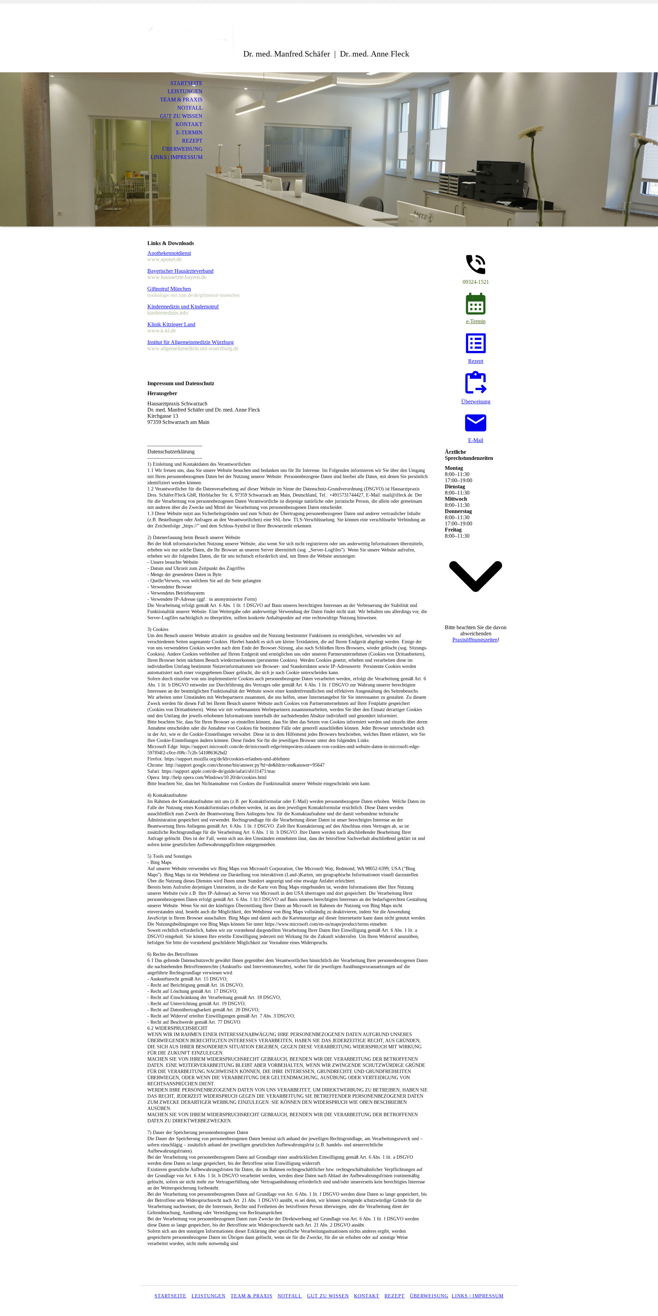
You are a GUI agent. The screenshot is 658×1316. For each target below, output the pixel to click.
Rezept (192, 141)
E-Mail (475, 440)
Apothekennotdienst (169, 253)
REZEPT (395, 1296)
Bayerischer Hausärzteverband (180, 271)
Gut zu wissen (181, 116)
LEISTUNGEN (209, 1296)
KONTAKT (366, 1296)
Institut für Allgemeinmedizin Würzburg (190, 342)
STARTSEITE (170, 1296)
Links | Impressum (176, 157)
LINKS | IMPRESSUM (477, 1296)
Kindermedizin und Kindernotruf (183, 306)
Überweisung (182, 149)
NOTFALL (290, 1296)
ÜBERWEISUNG (429, 1296)
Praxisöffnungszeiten (475, 640)
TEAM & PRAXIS (251, 1296)
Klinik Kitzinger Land (171, 324)
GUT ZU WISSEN (328, 1296)
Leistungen (185, 91)
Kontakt (189, 124)
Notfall (190, 108)
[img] (187, 33)
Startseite (186, 83)
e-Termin (189, 132)
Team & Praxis (181, 99)
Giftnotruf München (169, 289)
